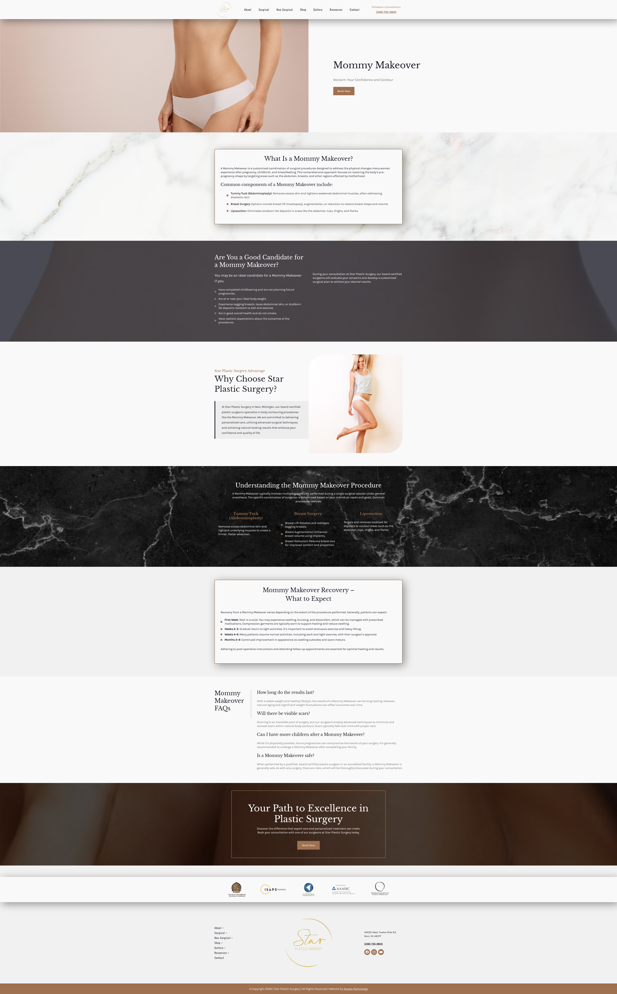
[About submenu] (223, 928)
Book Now (343, 91)
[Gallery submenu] (225, 948)
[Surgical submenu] (226, 933)
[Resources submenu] (228, 953)
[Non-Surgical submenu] (232, 938)
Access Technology (356, 989)
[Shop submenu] (222, 943)
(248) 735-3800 (386, 12)
